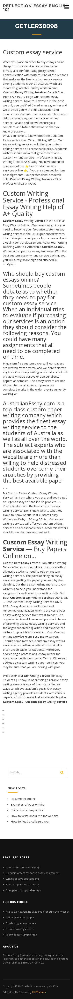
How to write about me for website (35, 816)
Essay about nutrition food (21, 935)
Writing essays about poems (23, 878)
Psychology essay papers (21, 923)
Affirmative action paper (20, 917)
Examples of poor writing (27, 804)
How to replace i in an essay (22, 884)
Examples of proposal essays (23, 890)
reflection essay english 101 (36, 7)
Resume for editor (23, 799)
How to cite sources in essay (22, 867)
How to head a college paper (30, 821)
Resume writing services (20, 929)
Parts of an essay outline (27, 810)
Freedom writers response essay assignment (32, 873)
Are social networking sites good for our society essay (37, 911)
